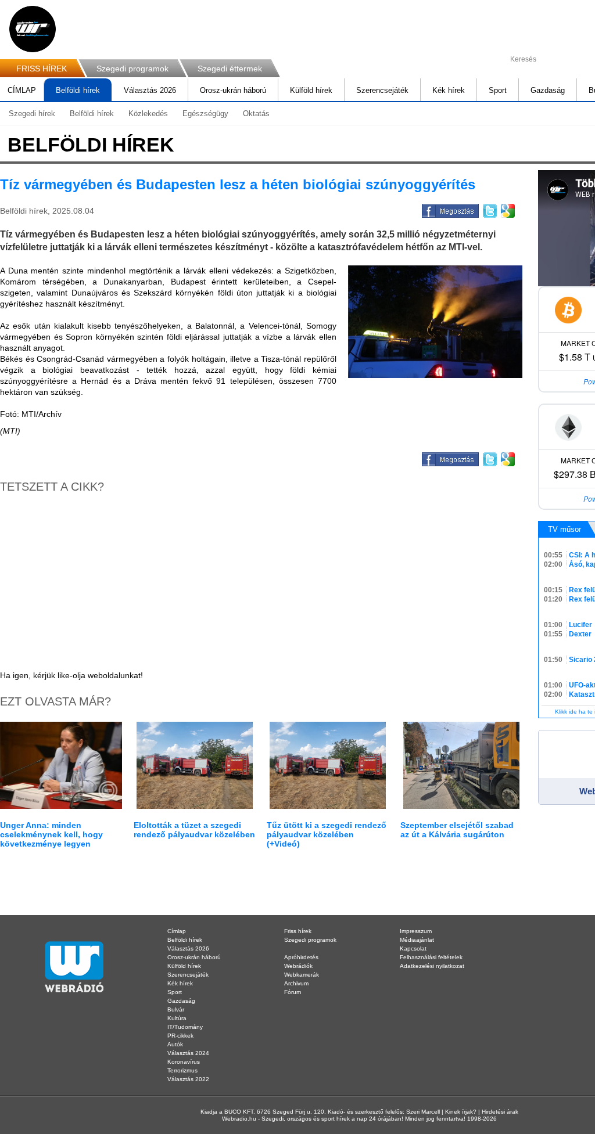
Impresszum (416, 931)
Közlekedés (148, 113)
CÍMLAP (22, 90)
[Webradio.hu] (32, 29)
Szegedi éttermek (230, 68)
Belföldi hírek (78, 90)
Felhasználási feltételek (431, 957)
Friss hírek (297, 931)
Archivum (296, 983)
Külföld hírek (311, 90)
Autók (175, 1044)
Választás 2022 (188, 1079)
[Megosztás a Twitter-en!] (489, 209)
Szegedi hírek (32, 113)
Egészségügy (205, 113)
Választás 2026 (150, 90)
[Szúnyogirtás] (435, 321)
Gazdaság (548, 90)
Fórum (292, 992)
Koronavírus (183, 1062)
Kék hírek (448, 90)
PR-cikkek (180, 1035)
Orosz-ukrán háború (233, 90)
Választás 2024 (188, 1053)
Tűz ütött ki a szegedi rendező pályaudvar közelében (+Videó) (326, 834)
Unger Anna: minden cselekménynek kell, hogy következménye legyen (51, 834)
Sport (498, 90)
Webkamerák (301, 974)
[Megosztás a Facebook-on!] (449, 209)
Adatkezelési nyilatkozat (432, 966)
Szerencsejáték (382, 90)
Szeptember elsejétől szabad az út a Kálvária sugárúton (457, 829)
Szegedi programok (132, 68)
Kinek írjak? (460, 1111)
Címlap (176, 931)
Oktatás (256, 113)
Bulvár (175, 1009)
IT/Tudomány (185, 1027)
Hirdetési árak (500, 1111)
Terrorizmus (182, 1070)
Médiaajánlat (417, 940)
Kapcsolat (413, 948)
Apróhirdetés (301, 957)
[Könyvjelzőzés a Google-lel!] (507, 209)
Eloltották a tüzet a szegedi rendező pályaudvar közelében (194, 829)
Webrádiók (298, 966)
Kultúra (177, 1018)
